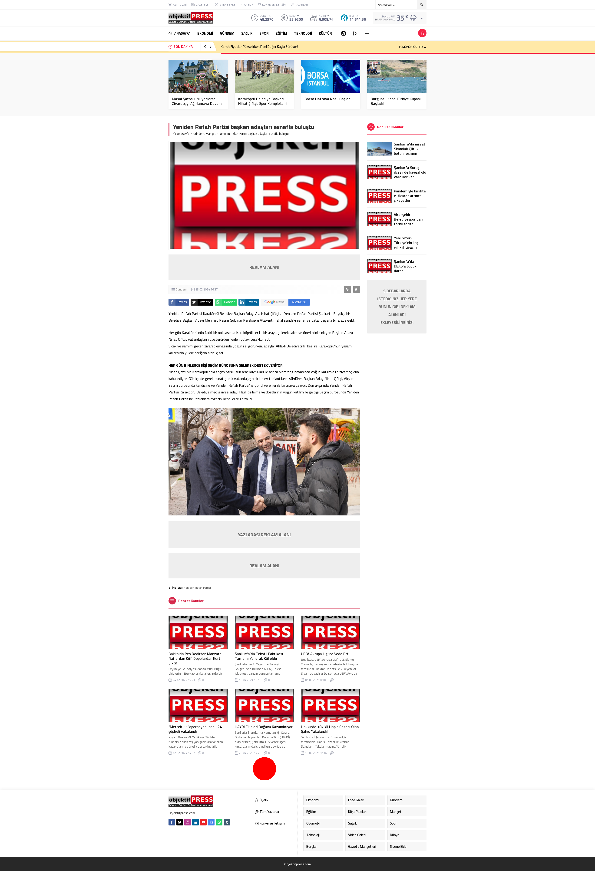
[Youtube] (203, 822)
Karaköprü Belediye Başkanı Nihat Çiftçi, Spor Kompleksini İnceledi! (262, 103)
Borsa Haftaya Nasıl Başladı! (328, 98)
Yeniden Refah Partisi (197, 587)
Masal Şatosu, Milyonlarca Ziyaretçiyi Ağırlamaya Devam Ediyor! (197, 103)
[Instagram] (187, 822)
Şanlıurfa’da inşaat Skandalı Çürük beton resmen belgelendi (409, 151)
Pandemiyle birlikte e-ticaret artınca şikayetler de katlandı (410, 198)
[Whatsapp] (219, 822)
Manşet (210, 133)
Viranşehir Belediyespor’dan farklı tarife (408, 219)
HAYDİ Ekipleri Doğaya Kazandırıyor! (264, 726)
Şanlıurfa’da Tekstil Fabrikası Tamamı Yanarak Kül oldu (259, 656)
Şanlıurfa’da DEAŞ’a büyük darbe (405, 266)
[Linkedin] (195, 822)
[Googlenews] (211, 822)
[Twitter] (179, 822)
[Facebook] (172, 822)
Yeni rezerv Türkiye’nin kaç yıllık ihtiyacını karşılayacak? (406, 245)
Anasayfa (183, 133)
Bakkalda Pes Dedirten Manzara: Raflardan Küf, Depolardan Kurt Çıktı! (195, 658)
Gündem (198, 133)
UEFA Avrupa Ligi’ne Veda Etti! (325, 653)
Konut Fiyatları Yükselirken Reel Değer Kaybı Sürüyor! (259, 46)
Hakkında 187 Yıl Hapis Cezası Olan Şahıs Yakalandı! (330, 729)
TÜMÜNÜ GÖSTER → (412, 46)
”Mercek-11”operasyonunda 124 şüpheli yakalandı (195, 729)
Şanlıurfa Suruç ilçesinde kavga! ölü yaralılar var (410, 172)
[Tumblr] (227, 822)
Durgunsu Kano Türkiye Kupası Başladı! (396, 101)
